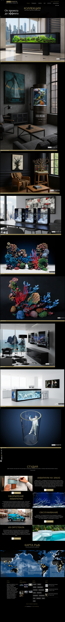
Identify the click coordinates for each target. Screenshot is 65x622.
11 (1, 457)
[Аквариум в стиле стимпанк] (0, 63)
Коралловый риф (3, 320)
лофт (34, 598)
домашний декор (40, 587)
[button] (15, 484)
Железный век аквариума (53, 593)
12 (1, 458)
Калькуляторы (55, 3)
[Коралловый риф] (0, 275)
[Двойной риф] (0, 236)
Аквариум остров (3, 406)
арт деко (34, 587)
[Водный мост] (0, 195)
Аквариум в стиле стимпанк (4, 150)
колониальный (35, 595)
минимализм (38, 598)
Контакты (49, 3)
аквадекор (39, 584)
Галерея (39, 3)
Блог (45, 3)
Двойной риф (2, 273)
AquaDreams (29, 606)
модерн (43, 598)
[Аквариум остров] (0, 368)
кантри (34, 592)
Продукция (34, 3)
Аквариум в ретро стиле (4, 193)
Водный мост (2, 234)
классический (39, 592)
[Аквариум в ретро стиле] (0, 152)
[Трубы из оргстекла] (0, 408)
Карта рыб (57, 5)
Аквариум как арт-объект (53, 584)
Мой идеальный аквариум (53, 589)
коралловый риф (41, 595)
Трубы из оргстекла (3, 447)
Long (1, 61)
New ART (34, 584)
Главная (28, 3)
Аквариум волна (2, 366)
